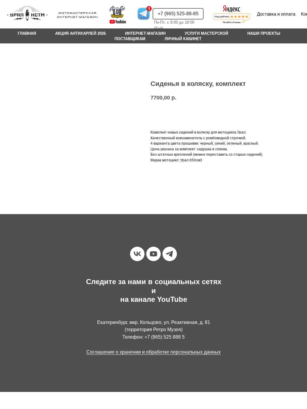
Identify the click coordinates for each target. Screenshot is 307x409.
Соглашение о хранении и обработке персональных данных (153, 352)
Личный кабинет (183, 39)
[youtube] (153, 254)
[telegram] (169, 254)
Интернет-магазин (145, 33)
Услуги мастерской (206, 33)
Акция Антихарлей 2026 (80, 33)
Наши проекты (263, 33)
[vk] (137, 254)
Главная (27, 33)
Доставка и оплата (276, 13)
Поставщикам (130, 39)
